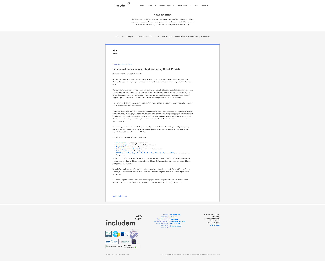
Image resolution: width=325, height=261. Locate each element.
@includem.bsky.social (178, 221)
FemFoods (163, 153)
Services (165, 37)
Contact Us (204, 5)
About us (150, 5)
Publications (164, 216)
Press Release (193, 37)
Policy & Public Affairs (144, 37)
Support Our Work (182, 5)
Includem (174, 217)
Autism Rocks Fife (121, 151)
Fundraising (205, 37)
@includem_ (175, 219)
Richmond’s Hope (125, 153)
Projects (130, 37)
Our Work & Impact (165, 5)
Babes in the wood (121, 143)
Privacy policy (164, 225)
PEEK (118, 153)
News (195, 5)
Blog (157, 37)
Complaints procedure (161, 221)
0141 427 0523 (215, 225)
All (116, 37)
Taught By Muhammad (123, 147)
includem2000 (175, 214)
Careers (165, 214)
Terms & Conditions (162, 223)
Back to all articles (120, 196)
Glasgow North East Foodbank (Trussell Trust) (146, 153)
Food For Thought (121, 145)
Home (142, 5)
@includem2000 (176, 224)
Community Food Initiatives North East (128, 149)
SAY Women (173, 153)
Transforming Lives (178, 37)
